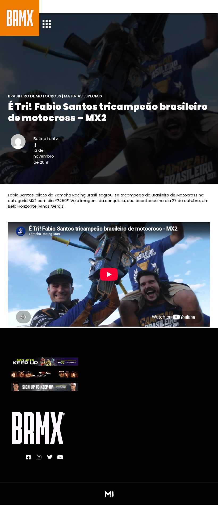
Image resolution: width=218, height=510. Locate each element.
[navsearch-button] (50, 6)
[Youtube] (60, 457)
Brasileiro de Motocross (34, 96)
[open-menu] (46, 24)
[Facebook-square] (28, 457)
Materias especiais (83, 96)
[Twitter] (49, 457)
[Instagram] (39, 457)
